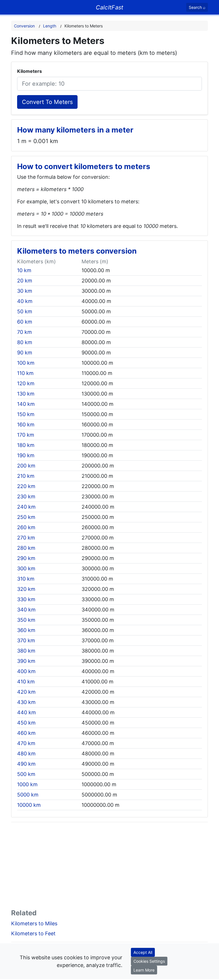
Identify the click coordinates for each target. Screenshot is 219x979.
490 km (26, 764)
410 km (26, 682)
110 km (25, 373)
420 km (26, 692)
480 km (26, 754)
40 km (25, 301)
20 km (24, 281)
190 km (26, 455)
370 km (26, 640)
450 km (26, 723)
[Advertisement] (109, 867)
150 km (26, 414)
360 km (26, 630)
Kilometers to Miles (34, 923)
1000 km (27, 784)
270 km (26, 538)
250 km (26, 517)
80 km (24, 342)
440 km (26, 712)
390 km (26, 661)
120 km (26, 383)
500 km (26, 774)
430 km (26, 702)
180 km (26, 445)
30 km (24, 291)
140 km (26, 404)
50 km (24, 311)
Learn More (144, 970)
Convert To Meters (47, 102)
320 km (26, 589)
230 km (26, 496)
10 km (24, 270)
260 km (26, 527)
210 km (26, 476)
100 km (26, 363)
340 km (26, 610)
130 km (26, 394)
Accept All (142, 952)
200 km (26, 466)
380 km (26, 651)
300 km (26, 568)
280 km (26, 548)
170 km (25, 435)
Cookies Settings (149, 961)
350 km (26, 620)
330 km (26, 599)
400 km (26, 671)
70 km (24, 332)
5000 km (27, 795)
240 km (26, 507)
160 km (26, 425)
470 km (26, 743)
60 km (24, 322)
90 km (24, 353)
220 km (26, 486)
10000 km (29, 805)
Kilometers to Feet (33, 933)
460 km (26, 733)
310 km (26, 579)
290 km (26, 558)
